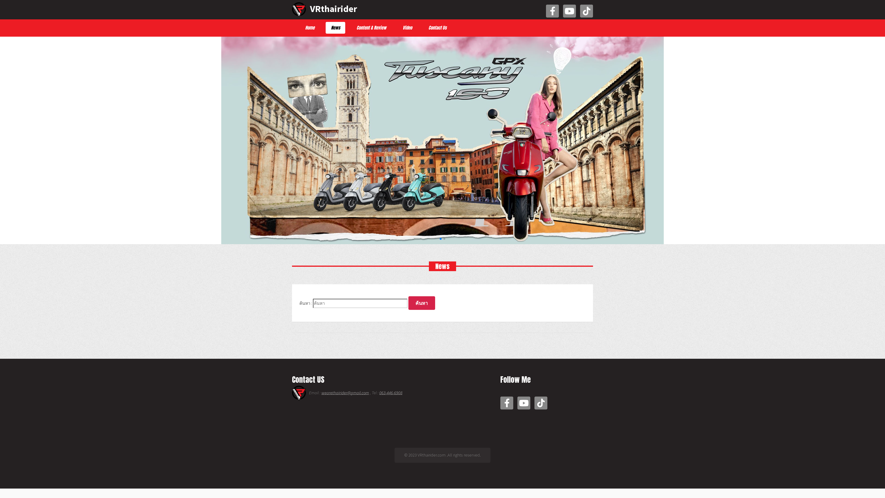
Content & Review (371, 27)
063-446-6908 (390, 392)
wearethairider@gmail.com (345, 392)
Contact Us (437, 27)
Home (310, 27)
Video (407, 27)
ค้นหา (422, 303)
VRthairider (332, 9)
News (335, 27)
